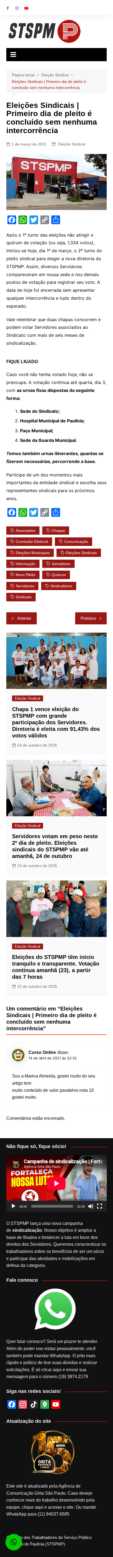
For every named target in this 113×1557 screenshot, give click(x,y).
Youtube (26, 8)
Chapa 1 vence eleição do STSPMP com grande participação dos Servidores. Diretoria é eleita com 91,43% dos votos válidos (56, 722)
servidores (25, 586)
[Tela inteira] (99, 1206)
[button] (13, 1542)
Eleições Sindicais (81, 553)
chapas (58, 530)
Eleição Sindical (71, 144)
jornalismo (61, 564)
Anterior (24, 618)
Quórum (59, 575)
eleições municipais (33, 553)
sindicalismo (61, 586)
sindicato (24, 597)
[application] (56, 1183)
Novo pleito (25, 575)
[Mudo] (91, 1206)
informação (25, 564)
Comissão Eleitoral (32, 541)
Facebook (8, 8)
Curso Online (42, 1052)
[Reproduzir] (13, 1206)
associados (25, 530)
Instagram (17, 8)
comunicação (76, 541)
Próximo (88, 618)
